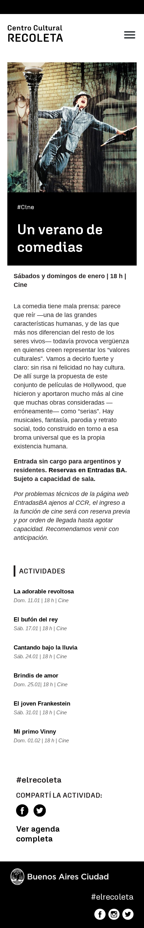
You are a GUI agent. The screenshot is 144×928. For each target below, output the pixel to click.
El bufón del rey (36, 619)
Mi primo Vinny (35, 731)
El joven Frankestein (42, 703)
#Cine (25, 207)
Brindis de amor (36, 675)
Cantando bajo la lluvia (45, 647)
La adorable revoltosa (44, 591)
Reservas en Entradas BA (87, 470)
